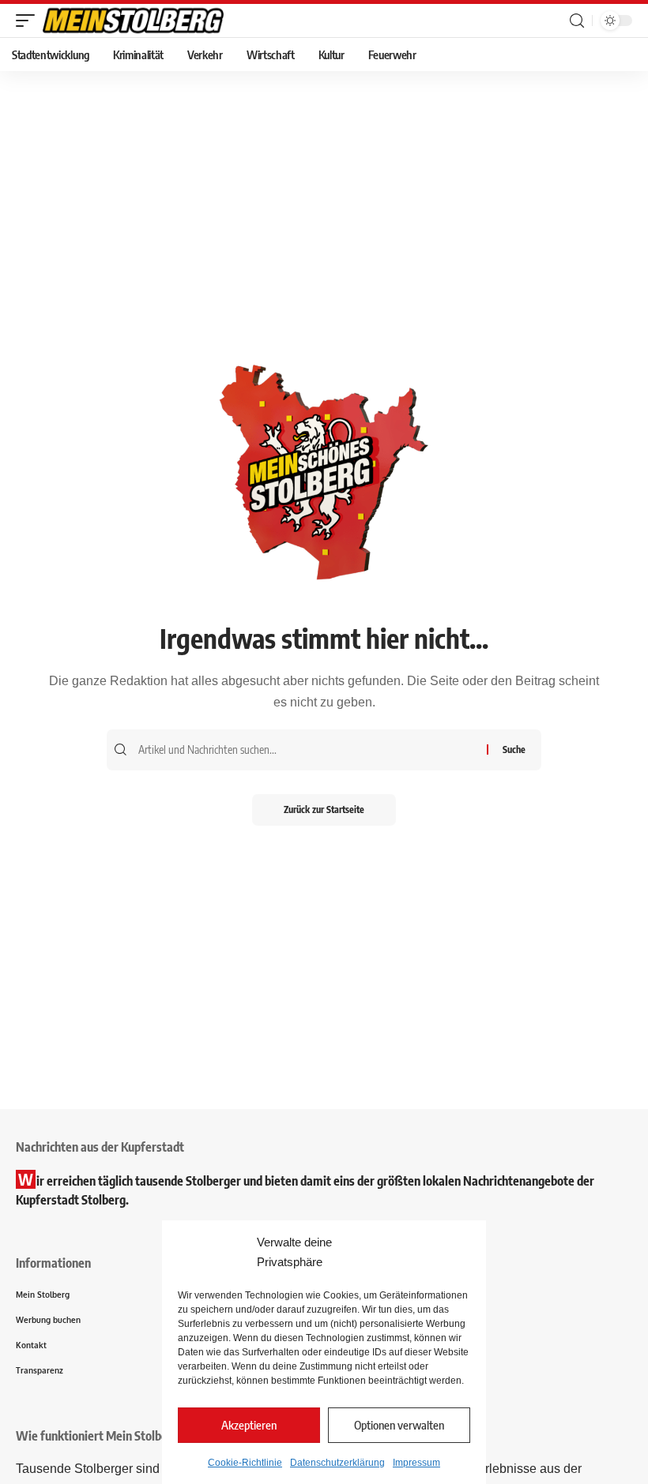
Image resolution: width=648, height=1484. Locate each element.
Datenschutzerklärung (337, 1462)
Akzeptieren (249, 1425)
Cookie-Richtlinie (245, 1462)
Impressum (416, 1462)
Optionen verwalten (399, 1425)
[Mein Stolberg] (133, 20)
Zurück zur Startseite (324, 809)
